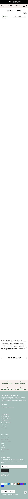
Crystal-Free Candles (6, 418)
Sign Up (5, 470)
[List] (26, 13)
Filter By (6, 16)
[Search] (4, 5)
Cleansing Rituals (5, 420)
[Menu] (1, 5)
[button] (20, 16)
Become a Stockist (5, 439)
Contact (3, 447)
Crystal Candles (5, 416)
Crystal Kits (4, 427)
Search (2, 443)
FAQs (2, 445)
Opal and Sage (7, 494)
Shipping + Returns (5, 449)
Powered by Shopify (14, 494)
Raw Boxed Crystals (6, 422)
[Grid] (24, 13)
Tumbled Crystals (5, 429)
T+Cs (2, 451)
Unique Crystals (5, 424)
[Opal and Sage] (14, 6)
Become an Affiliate (6, 441)
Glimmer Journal (5, 437)
